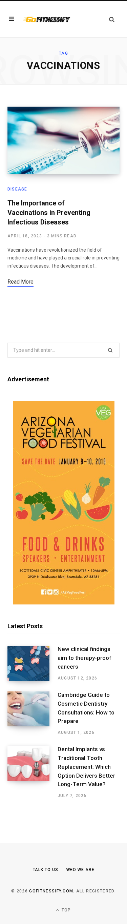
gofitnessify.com (51, 891)
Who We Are (80, 869)
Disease (17, 189)
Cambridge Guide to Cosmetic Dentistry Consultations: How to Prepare (86, 707)
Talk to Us (45, 869)
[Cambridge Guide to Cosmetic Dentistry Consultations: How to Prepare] (32, 713)
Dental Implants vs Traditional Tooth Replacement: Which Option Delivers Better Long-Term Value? (86, 766)
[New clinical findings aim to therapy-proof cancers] (32, 663)
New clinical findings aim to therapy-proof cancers (84, 658)
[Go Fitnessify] (46, 19)
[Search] (111, 19)
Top (65, 910)
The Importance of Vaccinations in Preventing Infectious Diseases (48, 212)
